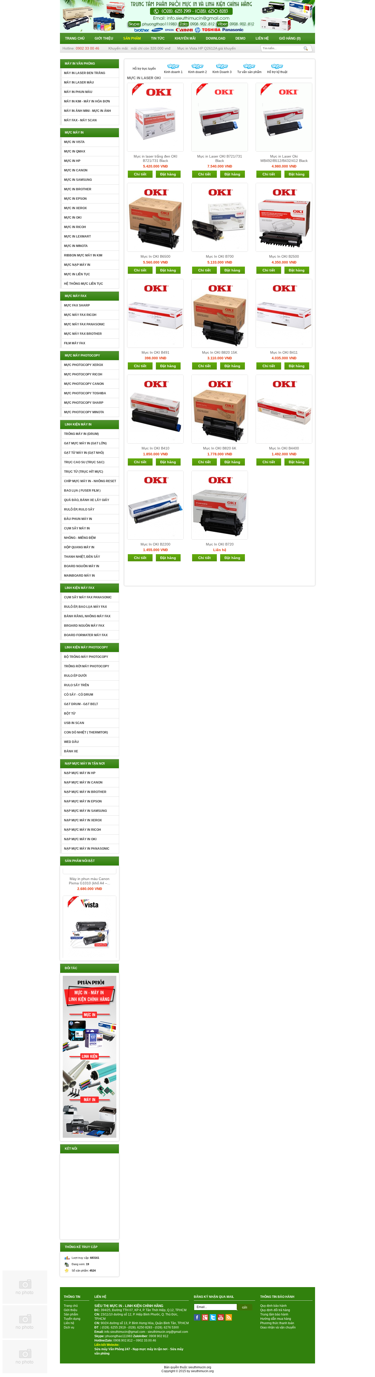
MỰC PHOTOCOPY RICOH (83, 374)
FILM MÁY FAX (74, 343)
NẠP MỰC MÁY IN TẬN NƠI (85, 763)
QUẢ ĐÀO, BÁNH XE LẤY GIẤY (86, 500)
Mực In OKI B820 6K (219, 448)
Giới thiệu (104, 38)
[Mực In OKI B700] (219, 217)
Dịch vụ (69, 1327)
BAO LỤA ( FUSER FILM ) (82, 490)
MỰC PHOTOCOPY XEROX (83, 365)
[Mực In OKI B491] (155, 313)
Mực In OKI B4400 (284, 448)
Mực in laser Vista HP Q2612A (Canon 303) (89, 952)
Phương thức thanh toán (277, 1323)
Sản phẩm (132, 38)
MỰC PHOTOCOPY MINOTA (84, 412)
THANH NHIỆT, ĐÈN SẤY (82, 557)
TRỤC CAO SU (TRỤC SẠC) (84, 462)
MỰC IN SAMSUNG (78, 180)
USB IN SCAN (74, 723)
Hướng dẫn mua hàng (275, 1319)
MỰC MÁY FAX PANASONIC (84, 324)
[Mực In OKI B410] (155, 409)
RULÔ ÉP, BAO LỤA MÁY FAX (85, 607)
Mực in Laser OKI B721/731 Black (219, 158)
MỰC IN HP (72, 161)
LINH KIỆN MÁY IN (78, 424)
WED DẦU (71, 742)
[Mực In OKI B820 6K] (219, 409)
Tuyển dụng (72, 1319)
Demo (240, 38)
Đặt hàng (168, 174)
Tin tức (158, 38)
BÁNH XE (71, 751)
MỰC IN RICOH (75, 227)
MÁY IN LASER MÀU (79, 82)
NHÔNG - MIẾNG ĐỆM (80, 538)
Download (215, 38)
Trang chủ (74, 38)
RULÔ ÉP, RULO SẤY (79, 509)
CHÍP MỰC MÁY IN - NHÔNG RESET (90, 481)
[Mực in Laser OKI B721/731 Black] (219, 117)
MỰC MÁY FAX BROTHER (83, 334)
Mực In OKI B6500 (155, 256)
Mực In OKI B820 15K (219, 352)
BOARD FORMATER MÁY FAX (86, 635)
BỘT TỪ (70, 713)
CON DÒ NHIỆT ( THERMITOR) (86, 732)
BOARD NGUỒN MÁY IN (81, 566)
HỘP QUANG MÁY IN (79, 547)
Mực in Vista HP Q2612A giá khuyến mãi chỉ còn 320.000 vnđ (212, 48)
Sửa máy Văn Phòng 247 (112, 1349)
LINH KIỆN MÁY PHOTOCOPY (86, 647)
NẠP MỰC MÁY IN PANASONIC (86, 848)
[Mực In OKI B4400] (284, 409)
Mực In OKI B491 (155, 352)
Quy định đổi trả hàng (275, 1310)
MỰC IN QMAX (74, 151)
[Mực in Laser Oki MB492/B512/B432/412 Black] (284, 117)
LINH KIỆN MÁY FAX (79, 588)
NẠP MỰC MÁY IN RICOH (82, 830)
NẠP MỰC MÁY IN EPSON (83, 801)
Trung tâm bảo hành (274, 1314)
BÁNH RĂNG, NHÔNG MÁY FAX (87, 616)
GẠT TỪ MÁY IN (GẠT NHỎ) (84, 453)
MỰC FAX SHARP (77, 305)
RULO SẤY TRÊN (76, 685)
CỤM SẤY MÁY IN (77, 528)
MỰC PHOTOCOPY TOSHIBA (85, 393)
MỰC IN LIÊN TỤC (77, 274)
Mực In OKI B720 (220, 544)
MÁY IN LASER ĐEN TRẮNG (84, 73)
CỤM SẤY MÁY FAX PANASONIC (88, 597)
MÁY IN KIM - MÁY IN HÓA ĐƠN (87, 101)
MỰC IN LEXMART (77, 236)
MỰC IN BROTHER (77, 189)
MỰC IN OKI (72, 217)
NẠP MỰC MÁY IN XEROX (83, 820)
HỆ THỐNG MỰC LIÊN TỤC (83, 284)
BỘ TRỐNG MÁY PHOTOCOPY (86, 657)
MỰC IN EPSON (75, 198)
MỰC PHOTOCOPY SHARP (83, 403)
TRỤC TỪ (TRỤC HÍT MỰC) (83, 471)
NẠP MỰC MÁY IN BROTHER (85, 792)
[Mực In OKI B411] (284, 313)
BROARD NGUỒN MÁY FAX (84, 625)
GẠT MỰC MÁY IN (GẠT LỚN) (85, 443)
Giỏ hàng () (290, 38)
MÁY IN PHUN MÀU (78, 92)
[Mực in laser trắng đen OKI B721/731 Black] (155, 117)
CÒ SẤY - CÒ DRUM (78, 694)
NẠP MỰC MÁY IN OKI (80, 839)
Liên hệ (262, 38)
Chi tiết (140, 174)
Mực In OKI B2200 (155, 544)
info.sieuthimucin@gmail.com (124, 1332)
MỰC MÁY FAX (75, 296)
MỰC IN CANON (76, 170)
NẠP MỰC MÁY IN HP (79, 773)
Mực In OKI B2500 (284, 256)
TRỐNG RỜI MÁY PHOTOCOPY (86, 666)
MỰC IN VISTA (74, 142)
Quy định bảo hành (273, 1306)
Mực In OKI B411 (284, 352)
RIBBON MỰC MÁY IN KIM (83, 255)
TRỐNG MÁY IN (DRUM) (81, 434)
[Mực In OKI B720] (219, 505)
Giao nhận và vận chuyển (278, 1327)
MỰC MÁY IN (74, 132)
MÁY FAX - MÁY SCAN (80, 120)
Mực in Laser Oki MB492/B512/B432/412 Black (284, 158)
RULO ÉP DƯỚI (75, 676)
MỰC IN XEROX (75, 208)
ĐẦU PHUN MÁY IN (78, 519)
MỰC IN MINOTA (76, 246)
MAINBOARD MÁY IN (79, 575)
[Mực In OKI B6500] (155, 217)
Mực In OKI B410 (155, 448)
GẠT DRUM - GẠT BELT (81, 704)
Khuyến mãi (185, 38)
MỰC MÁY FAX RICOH (80, 315)
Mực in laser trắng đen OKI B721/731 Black (155, 158)
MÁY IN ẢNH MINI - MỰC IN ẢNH (87, 111)
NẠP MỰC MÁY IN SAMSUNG (85, 811)
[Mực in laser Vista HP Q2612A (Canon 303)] (89, 913)
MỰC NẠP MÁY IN (77, 265)
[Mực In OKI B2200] (155, 505)
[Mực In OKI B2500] (284, 217)
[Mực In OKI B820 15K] (219, 313)
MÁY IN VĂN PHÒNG (80, 63)
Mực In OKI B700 (220, 256)
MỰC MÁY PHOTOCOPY (82, 355)
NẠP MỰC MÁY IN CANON (83, 782)
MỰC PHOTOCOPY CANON (84, 384)
